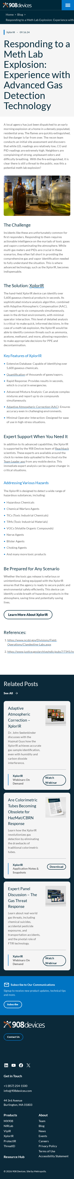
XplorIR (36, 285)
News (42, 1131)
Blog (41, 1126)
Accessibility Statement (53, 1156)
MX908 (8, 1121)
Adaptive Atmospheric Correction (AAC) (33, 406)
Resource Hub (14, 1157)
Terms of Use (47, 1151)
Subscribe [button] (12, 1004)
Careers (44, 1141)
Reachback (62, 448)
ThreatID (9, 1146)
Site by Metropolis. (36, 1171)
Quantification (16, 374)
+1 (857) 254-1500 (15, 1086)
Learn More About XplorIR (28, 615)
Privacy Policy (48, 1146)
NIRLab (8, 1126)
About (43, 1115)
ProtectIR (10, 1141)
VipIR (7, 1131)
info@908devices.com (18, 1090)
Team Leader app (14, 461)
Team (42, 1121)
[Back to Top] (64, 1174)
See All (8, 693)
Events (43, 1136)
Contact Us (13, 1036)
